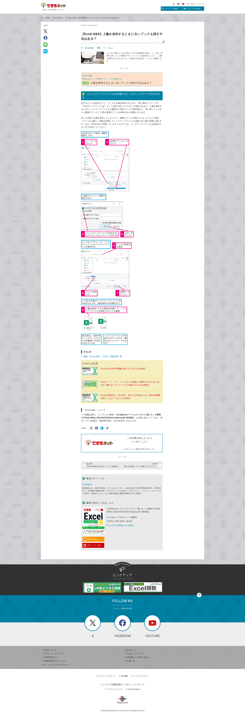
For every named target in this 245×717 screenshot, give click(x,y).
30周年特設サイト (51, 657)
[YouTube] (183, 4)
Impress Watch (134, 689)
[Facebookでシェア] (45, 38)
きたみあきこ (87, 484)
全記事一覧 (130, 661)
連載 (48, 18)
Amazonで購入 (92, 539)
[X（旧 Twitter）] (173, 4)
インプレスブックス (115, 689)
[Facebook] (178, 4)
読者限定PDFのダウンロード (55, 661)
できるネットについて (196, 4)
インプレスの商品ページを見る (120, 525)
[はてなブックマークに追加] (45, 51)
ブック (110, 48)
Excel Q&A (57, 18)
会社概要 (124, 676)
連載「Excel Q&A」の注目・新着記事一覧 (102, 356)
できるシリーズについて (53, 653)
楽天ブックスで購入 (94, 545)
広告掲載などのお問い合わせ (137, 657)
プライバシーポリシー (107, 676)
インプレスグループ (141, 676)
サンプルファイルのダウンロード (57, 664)
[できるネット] (42, 17)
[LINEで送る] (45, 44)
